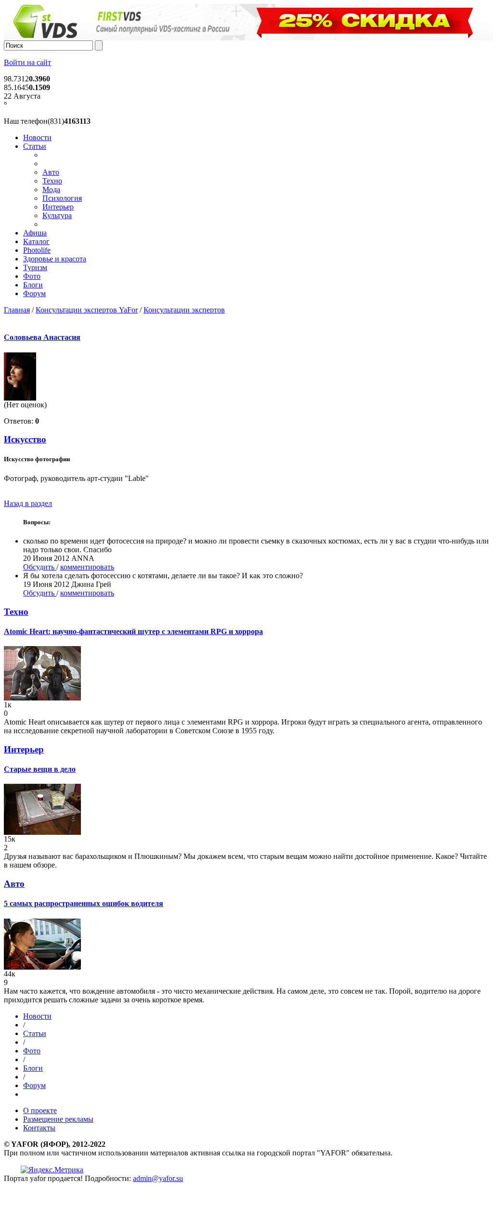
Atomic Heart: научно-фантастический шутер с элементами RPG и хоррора (133, 631)
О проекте (40, 1110)
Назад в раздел (28, 503)
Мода (51, 189)
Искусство (25, 439)
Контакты (39, 1128)
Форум (34, 293)
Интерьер (58, 207)
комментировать (87, 567)
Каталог (36, 241)
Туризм (35, 267)
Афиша (35, 233)
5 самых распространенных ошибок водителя (83, 903)
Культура (57, 215)
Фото (31, 276)
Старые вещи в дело (40, 769)
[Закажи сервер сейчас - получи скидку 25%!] (250, 38)
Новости (37, 137)
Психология (62, 198)
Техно (52, 181)
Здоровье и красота (54, 259)
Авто (50, 172)
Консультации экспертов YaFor (87, 310)
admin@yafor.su (158, 1178)
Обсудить (39, 567)
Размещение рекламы (58, 1119)
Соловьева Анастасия (42, 337)
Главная (17, 310)
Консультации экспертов (184, 310)
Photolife (37, 250)
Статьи (34, 146)
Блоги (33, 285)
